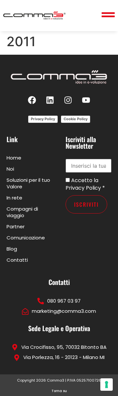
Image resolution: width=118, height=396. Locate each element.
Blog (12, 248)
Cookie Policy (76, 119)
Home (14, 157)
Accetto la (84, 180)
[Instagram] (68, 100)
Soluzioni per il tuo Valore (28, 183)
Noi (10, 168)
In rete (14, 197)
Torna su (59, 390)
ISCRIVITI (86, 204)
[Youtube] (86, 100)
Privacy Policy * (85, 188)
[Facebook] (32, 100)
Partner (16, 226)
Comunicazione (26, 237)
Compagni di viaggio (22, 212)
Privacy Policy (43, 119)
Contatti (17, 259)
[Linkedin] (50, 100)
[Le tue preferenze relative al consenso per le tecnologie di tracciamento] (106, 384)
